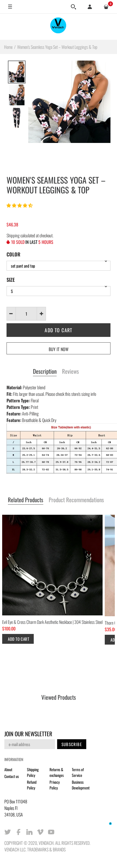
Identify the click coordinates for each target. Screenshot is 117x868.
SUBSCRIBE (71, 744)
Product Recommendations (76, 500)
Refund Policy (31, 785)
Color (13, 254)
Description (45, 371)
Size (11, 279)
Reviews (70, 371)
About (8, 769)
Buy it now (59, 349)
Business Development (81, 785)
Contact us (11, 776)
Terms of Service (78, 772)
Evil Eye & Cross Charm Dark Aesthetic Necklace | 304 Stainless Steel (52, 622)
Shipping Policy (33, 772)
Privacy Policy (55, 785)
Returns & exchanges (57, 772)
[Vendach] (58, 26)
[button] (20, 205)
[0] (106, 7)
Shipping (13, 235)
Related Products (25, 500)
